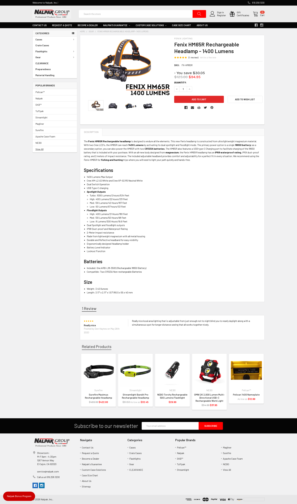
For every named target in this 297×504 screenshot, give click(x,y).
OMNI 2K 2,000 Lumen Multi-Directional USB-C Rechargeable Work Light (209, 397)
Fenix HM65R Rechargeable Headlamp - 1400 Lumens (122, 31)
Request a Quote (62, 25)
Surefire (39, 130)
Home (82, 31)
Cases (38, 39)
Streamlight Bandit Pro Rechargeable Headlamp (135, 396)
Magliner (39, 123)
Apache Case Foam (45, 136)
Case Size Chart (181, 25)
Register (221, 15)
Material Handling (44, 75)
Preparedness (43, 69)
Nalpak (39, 98)
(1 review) (193, 57)
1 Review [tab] (89, 308)
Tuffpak (39, 111)
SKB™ (38, 104)
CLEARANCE (42, 63)
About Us (202, 25)
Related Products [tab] (96, 346)
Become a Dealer (88, 25)
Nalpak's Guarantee (115, 25)
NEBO (38, 142)
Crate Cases (42, 45)
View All (39, 149)
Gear (38, 57)
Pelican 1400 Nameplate (246, 394)
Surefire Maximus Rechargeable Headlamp (98, 396)
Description (91, 132)
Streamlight (41, 117)
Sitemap (86, 486)
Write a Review (208, 57)
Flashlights (41, 51)
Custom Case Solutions (150, 25)
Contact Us (39, 25)
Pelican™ (40, 92)
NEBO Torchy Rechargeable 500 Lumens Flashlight (172, 396)
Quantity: (180, 82)
